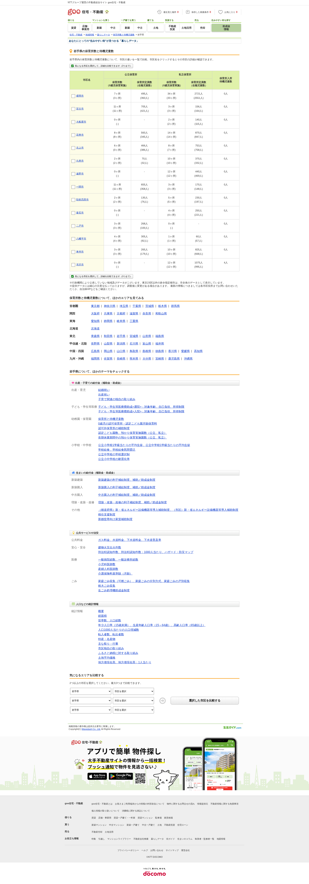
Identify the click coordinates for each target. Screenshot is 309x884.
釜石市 (80, 212)
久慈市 (80, 160)
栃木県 (162, 305)
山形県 (147, 336)
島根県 (147, 351)
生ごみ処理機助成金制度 (114, 590)
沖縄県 (188, 358)
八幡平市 (81, 238)
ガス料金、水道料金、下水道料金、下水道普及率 (129, 539)
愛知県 (95, 321)
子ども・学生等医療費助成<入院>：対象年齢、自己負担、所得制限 (141, 411)
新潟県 (121, 343)
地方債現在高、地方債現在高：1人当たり (124, 662)
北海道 (95, 328)
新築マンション (99, 825)
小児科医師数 (106, 564)
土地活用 (109, 832)
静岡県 (108, 321)
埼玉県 (124, 305)
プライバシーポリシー (128, 850)
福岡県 (95, 358)
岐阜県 (121, 321)
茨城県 (149, 305)
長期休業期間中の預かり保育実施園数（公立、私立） (132, 437)
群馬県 (175, 305)
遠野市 (80, 173)
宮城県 (134, 336)
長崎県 (121, 358)
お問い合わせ (156, 850)
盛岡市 (80, 95)
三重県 (134, 321)
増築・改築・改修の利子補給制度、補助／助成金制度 (132, 502)
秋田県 (108, 336)
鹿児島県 (174, 358)
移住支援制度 (106, 514)
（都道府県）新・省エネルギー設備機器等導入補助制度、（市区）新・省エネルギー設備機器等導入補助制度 (168, 509)
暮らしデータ (157, 839)
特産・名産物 (106, 639)
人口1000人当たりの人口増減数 (118, 629)
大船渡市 (81, 121)
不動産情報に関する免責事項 (224, 804)
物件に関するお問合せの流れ (181, 804)
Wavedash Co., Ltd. (91, 729)
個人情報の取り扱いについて (105, 811)
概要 (101, 611)
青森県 (95, 336)
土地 (159, 825)
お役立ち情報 (72, 838)
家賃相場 (168, 818)
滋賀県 (134, 313)
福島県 (159, 336)
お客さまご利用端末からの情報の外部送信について (139, 804)
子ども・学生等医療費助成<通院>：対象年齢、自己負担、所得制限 (141, 406)
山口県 (121, 351)
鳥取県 (134, 351)
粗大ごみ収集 (106, 585)
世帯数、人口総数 (109, 620)
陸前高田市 (82, 199)
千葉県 (137, 305)
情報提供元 (202, 804)
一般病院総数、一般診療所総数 (118, 559)
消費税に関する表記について (136, 811)
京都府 (121, 313)
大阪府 (95, 313)
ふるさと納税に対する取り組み (118, 653)
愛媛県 (185, 351)
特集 (94, 839)
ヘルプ (144, 850)
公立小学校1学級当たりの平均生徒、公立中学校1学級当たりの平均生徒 (144, 445)
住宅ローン (182, 825)
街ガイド (170, 839)
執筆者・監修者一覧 (204, 839)
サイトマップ (172, 850)
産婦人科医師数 (108, 568)
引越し (101, 839)
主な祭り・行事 (108, 643)
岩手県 (121, 336)
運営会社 (185, 850)
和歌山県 (161, 313)
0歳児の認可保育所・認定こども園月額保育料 (127, 423)
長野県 (95, 343)
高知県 (198, 351)
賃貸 (94, 818)
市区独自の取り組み (111, 648)
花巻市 (80, 134)
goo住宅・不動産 (74, 803)
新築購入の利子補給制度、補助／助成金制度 (126, 487)
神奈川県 (109, 305)
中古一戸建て (148, 825)
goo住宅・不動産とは (102, 804)
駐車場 (158, 818)
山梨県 (108, 343)
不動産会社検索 (140, 839)
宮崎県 (159, 358)
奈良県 (147, 313)
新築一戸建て (133, 825)
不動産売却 (97, 832)
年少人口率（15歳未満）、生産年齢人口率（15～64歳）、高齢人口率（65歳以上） (151, 625)
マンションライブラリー (119, 839)
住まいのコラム (184, 839)
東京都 (95, 305)
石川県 (134, 343)
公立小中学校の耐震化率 (114, 459)
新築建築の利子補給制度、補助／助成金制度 (126, 479)
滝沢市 (80, 264)
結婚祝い (104, 389)
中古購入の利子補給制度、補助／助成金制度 (126, 494)
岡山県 (108, 351)
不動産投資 (169, 825)
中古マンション (116, 825)
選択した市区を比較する (204, 700)
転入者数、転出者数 (111, 634)
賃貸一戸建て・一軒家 (124, 818)
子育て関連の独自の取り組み (116, 399)
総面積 (102, 615)
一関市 (80, 186)
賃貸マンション (145, 818)
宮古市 (80, 108)
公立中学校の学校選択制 (114, 454)
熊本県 (134, 358)
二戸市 (80, 225)
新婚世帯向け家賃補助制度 (115, 519)
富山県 (147, 343)
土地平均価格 (106, 657)
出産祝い (104, 394)
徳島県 (159, 351)
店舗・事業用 (104, 818)
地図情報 (221, 839)
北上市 (80, 147)
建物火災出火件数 (109, 547)
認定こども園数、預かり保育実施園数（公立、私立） (132, 432)
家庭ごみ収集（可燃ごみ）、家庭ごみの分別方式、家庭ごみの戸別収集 (144, 581)
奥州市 (80, 251)
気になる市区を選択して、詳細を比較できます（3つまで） (103, 66)
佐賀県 (108, 358)
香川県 (172, 351)
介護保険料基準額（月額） (115, 573)
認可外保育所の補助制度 (114, 428)
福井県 (159, 343)
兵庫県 (108, 313)
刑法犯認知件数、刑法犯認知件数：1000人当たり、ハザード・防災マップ (145, 552)
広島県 (95, 351)
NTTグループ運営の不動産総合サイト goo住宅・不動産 (97, 2)
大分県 (147, 358)
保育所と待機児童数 (111, 418)
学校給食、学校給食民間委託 (116, 449)
